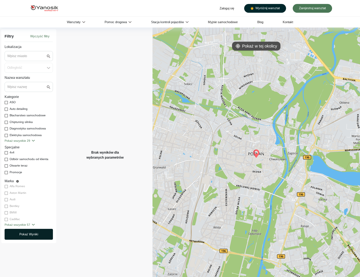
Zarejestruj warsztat (312, 8)
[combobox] (27, 56)
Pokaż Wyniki (28, 234)
